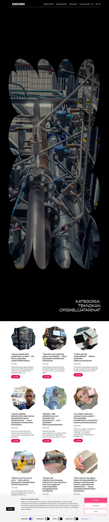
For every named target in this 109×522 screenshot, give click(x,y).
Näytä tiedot (84, 519)
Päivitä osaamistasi (61, 4)
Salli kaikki (96, 500)
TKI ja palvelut (73, 4)
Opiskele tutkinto (48, 4)
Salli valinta (95, 506)
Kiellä (95, 511)
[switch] (47, 519)
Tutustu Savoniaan (84, 4)
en (92, 4)
